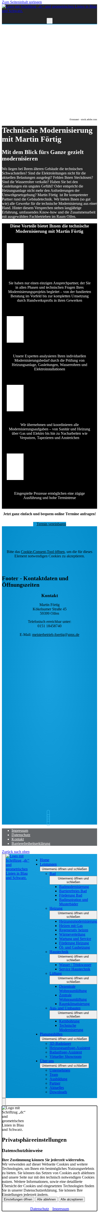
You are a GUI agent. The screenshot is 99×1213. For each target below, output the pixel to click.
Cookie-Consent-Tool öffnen (43, 552)
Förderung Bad (70, 895)
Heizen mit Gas (71, 926)
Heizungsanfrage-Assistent (70, 1048)
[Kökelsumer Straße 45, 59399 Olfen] (49, 818)
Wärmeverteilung (72, 934)
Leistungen (48, 864)
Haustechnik (59, 952)
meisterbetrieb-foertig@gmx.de (55, 635)
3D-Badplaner (60, 1043)
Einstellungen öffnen (18, 1199)
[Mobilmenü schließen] (4, 976)
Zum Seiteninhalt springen (22, 2)
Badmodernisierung (74, 887)
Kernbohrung (69, 1021)
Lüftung (56, 973)
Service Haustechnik (74, 969)
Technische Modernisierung (71, 1027)
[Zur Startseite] (49, 11)
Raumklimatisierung (74, 1004)
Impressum (20, 830)
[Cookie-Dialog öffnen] (4, 1102)
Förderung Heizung (74, 943)
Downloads (58, 1092)
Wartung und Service (75, 939)
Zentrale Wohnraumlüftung (73, 997)
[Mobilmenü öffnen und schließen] (50, 21)
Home (44, 860)
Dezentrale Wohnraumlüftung (73, 988)
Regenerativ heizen (73, 930)
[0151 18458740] (49, 822)
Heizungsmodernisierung (78, 921)
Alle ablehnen (46, 1199)
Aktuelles (57, 1088)
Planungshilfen (51, 1034)
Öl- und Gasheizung (74, 947)
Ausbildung (58, 1079)
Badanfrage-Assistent (66, 1052)
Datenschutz (21, 835)
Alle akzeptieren (72, 1199)
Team (54, 1075)
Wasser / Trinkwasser (75, 965)
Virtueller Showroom (65, 1056)
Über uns (47, 1061)
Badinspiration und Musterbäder (73, 902)
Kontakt (18, 839)
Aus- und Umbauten (65, 1008)
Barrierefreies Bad (73, 891)
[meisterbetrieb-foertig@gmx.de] (49, 814)
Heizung (56, 908)
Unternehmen (60, 1070)
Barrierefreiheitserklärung (31, 843)
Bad (53, 874)
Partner (55, 1083)
